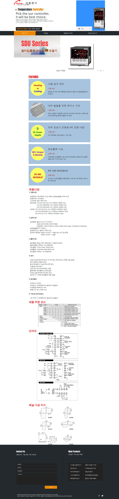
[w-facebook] (99, 496)
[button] (81, 59)
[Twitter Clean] (102, 496)
